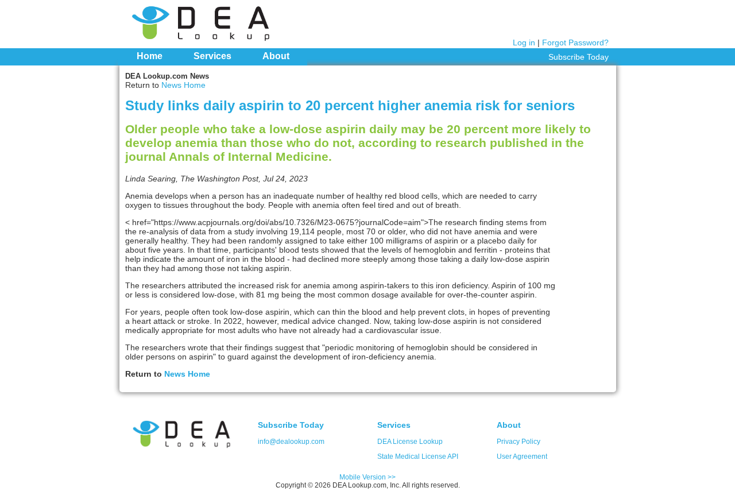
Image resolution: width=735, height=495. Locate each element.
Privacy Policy (518, 442)
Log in (524, 42)
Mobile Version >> (367, 477)
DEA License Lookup (410, 442)
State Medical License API (417, 457)
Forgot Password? (575, 42)
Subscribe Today (578, 56)
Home (150, 56)
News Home (183, 85)
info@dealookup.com (291, 442)
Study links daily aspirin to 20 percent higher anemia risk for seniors (350, 105)
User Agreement (522, 457)
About (275, 56)
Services (212, 56)
